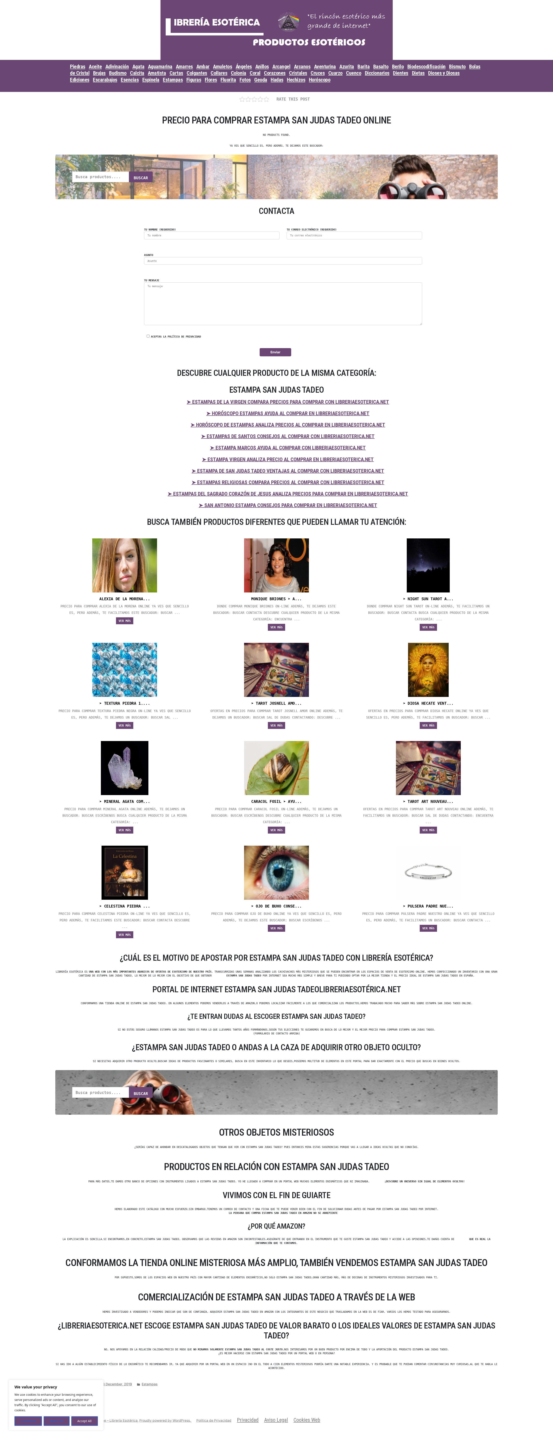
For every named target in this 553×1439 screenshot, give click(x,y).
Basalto (381, 67)
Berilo (398, 67)
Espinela (150, 80)
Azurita (346, 67)
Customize (28, 1421)
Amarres (184, 67)
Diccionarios (377, 73)
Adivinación (117, 67)
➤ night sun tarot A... (428, 599)
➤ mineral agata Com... (124, 801)
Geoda (260, 80)
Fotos (245, 80)
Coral (255, 73)
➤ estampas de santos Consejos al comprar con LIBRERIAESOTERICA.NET (288, 436)
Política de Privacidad (213, 1420)
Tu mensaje (151, 280)
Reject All (56, 1421)
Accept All (84, 1421)
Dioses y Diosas (444, 73)
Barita (364, 67)
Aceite (95, 67)
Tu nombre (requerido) (160, 229)
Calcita (137, 73)
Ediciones (79, 80)
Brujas (99, 73)
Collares (219, 73)
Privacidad (248, 1420)
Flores (211, 80)
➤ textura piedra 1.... (124, 703)
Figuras (193, 80)
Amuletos (222, 67)
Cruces (318, 73)
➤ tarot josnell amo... (276, 703)
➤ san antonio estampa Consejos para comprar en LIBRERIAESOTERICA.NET (288, 505)
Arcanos (302, 67)
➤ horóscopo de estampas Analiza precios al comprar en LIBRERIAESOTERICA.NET (288, 425)
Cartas (176, 73)
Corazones (275, 73)
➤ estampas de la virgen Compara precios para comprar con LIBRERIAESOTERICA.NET (288, 402)
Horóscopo (320, 80)
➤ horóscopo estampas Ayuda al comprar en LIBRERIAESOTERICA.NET (287, 413)
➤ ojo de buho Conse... (276, 906)
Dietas (418, 73)
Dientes (400, 73)
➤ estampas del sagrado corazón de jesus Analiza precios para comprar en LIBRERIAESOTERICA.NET (288, 494)
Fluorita (228, 80)
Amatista (157, 73)
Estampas (173, 80)
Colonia (238, 73)
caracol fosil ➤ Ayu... (276, 801)
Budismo (118, 73)
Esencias (130, 80)
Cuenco (353, 73)
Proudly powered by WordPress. (165, 1420)
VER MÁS (125, 621)
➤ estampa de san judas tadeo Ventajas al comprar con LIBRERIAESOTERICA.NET (288, 471)
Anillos (262, 67)
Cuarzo (335, 73)
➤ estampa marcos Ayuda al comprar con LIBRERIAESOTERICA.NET (288, 448)
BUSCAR (141, 178)
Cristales (298, 73)
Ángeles (244, 67)
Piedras (77, 67)
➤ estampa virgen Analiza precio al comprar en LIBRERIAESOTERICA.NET (288, 459)
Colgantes (197, 73)
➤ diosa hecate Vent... (428, 703)
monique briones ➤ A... (276, 599)
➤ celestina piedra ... (124, 906)
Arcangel (281, 67)
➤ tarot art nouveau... (428, 801)
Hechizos (296, 80)
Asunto (148, 255)
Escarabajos (105, 80)
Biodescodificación (426, 67)
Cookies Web (307, 1420)
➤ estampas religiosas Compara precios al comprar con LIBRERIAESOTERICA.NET (288, 482)
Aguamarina (160, 67)
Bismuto (457, 67)
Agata (138, 67)
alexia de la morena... (124, 599)
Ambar (203, 67)
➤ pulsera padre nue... (428, 906)
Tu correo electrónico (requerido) (312, 229)
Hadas (277, 80)
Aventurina (325, 67)
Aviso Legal (276, 1420)
